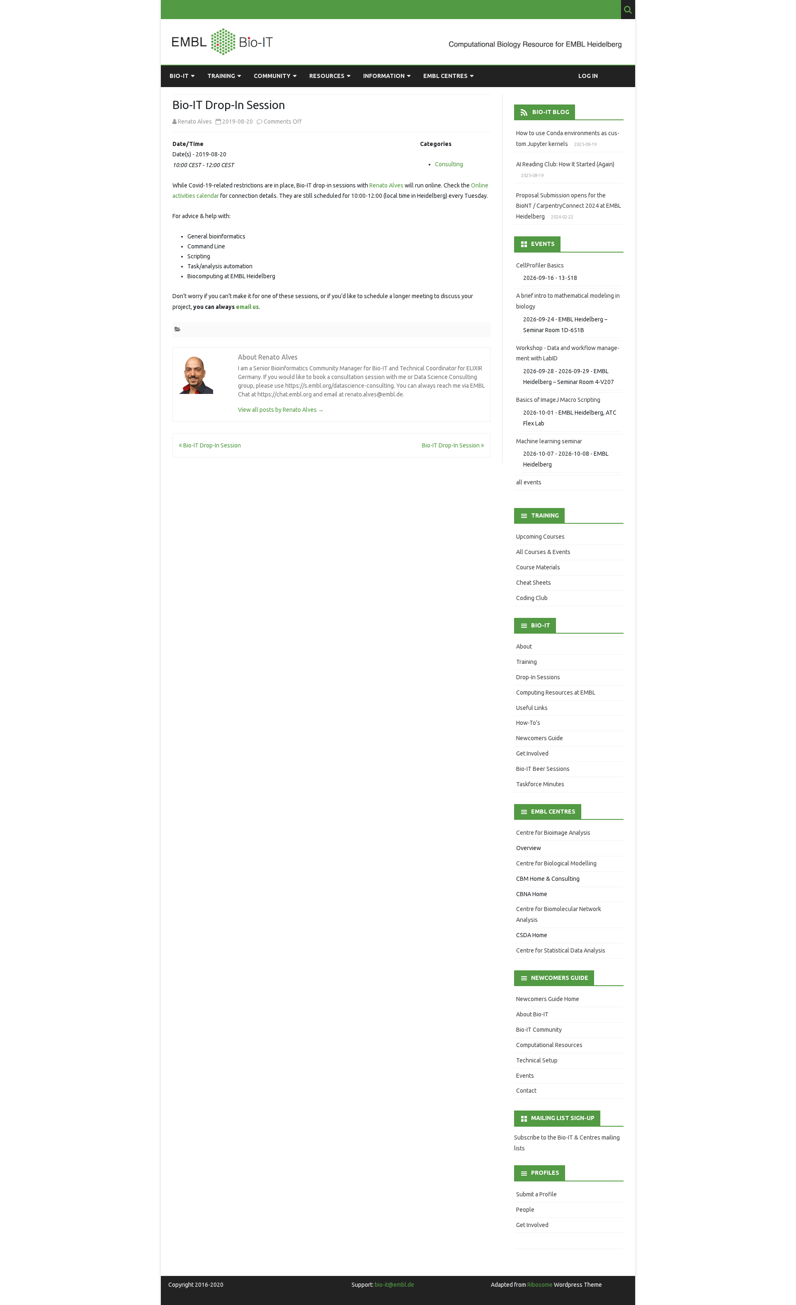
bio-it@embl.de (394, 1284)
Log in (588, 76)
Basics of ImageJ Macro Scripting (558, 399)
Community (272, 76)
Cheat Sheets (533, 582)
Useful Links (532, 708)
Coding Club (532, 598)
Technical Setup (537, 1060)
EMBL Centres (445, 76)
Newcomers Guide (539, 738)
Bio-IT (179, 76)
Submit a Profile (536, 1194)
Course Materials (538, 567)
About (524, 646)
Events (525, 1075)
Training (221, 76)
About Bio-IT (532, 1014)
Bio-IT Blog (550, 112)
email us (247, 307)
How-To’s (528, 722)
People (525, 1209)
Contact (526, 1090)
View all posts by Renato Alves (281, 409)
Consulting (449, 164)
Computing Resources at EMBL (555, 692)
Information (384, 76)
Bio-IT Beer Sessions (543, 769)
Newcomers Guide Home (547, 999)
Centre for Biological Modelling (556, 863)
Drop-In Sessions (538, 677)
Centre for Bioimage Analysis (553, 832)
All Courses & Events (543, 552)
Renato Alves (386, 185)
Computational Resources (549, 1045)
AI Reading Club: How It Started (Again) (565, 164)
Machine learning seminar (549, 441)
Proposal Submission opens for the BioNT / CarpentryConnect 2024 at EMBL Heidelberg (568, 206)
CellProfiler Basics (540, 265)
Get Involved (532, 753)
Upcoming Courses (540, 536)
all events (528, 482)
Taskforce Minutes (540, 784)
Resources (327, 76)
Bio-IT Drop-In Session (211, 445)
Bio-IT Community (539, 1029)
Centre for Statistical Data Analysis (560, 950)
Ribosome (540, 1284)
